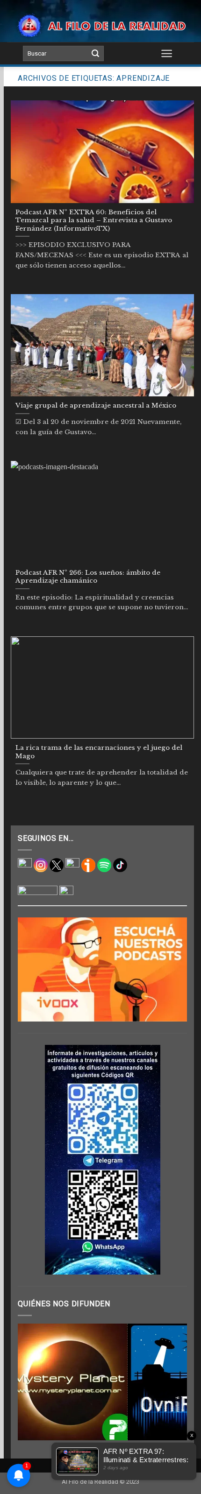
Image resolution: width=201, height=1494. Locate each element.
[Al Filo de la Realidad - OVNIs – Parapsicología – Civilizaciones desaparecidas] (100, 26)
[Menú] (167, 53)
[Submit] (95, 54)
